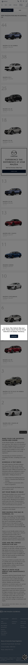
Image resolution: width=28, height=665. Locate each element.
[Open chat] (24, 657)
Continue (14, 336)
